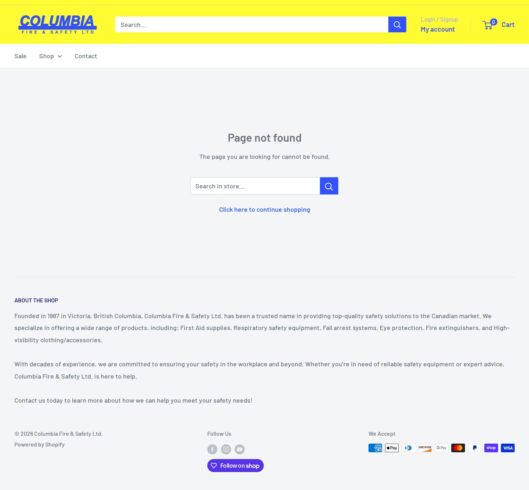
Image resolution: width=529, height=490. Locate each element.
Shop (46, 56)
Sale (20, 56)
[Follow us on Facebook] (212, 449)
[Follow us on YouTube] (240, 449)
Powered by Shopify (39, 444)
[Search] (397, 24)
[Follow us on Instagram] (226, 449)
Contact (85, 56)
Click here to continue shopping (264, 209)
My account (438, 29)
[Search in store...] (329, 185)
